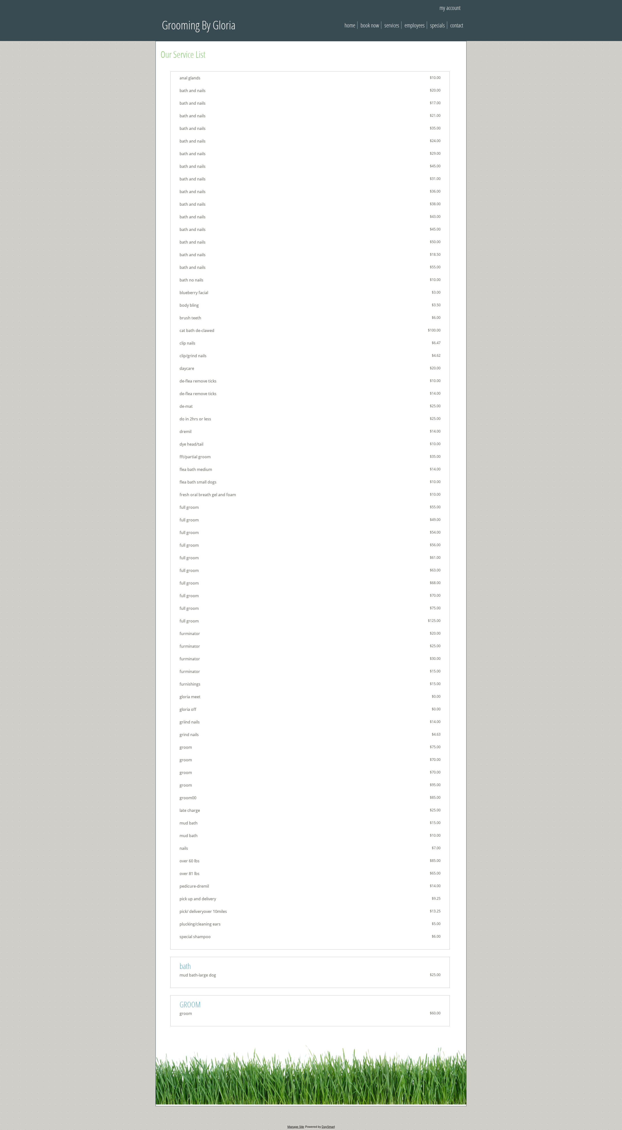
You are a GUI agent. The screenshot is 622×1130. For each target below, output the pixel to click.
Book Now (370, 25)
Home (350, 25)
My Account (450, 7)
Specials (437, 25)
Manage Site (295, 1127)
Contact (456, 25)
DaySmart (328, 1127)
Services (391, 25)
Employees (415, 25)
